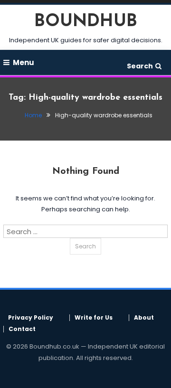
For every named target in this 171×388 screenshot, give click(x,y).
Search (140, 66)
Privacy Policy (30, 317)
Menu (23, 62)
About (144, 317)
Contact (22, 329)
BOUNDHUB (85, 21)
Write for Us (94, 317)
